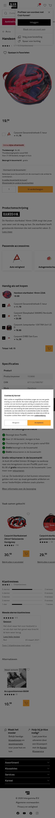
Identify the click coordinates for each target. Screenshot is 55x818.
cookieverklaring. (40, 415)
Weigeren (15, 422)
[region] (27, 409)
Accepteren (39, 422)
